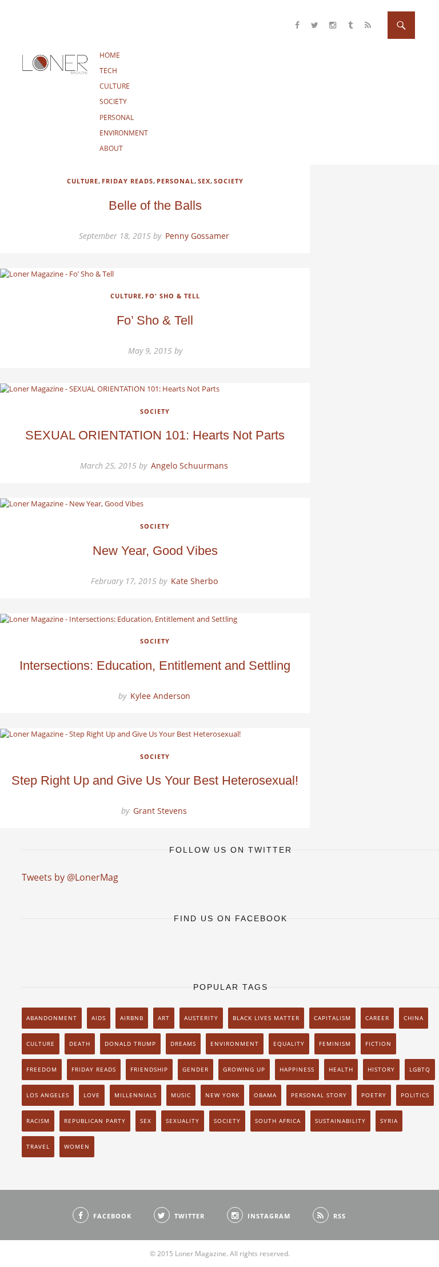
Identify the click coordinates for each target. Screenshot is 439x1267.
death (79, 1044)
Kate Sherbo (194, 580)
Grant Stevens (160, 810)
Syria (389, 1121)
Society (113, 101)
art (164, 1018)
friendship (149, 1069)
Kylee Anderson (160, 695)
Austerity (201, 1018)
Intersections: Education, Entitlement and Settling (154, 665)
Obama (265, 1095)
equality (289, 1044)
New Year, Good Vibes (155, 550)
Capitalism (332, 1018)
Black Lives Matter (266, 1018)
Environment (123, 133)
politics (415, 1095)
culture (40, 1044)
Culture (114, 86)
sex (145, 1121)
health (341, 1069)
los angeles (47, 1095)
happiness (297, 1069)
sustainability (340, 1121)
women (77, 1146)
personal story (319, 1095)
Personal (116, 117)
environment (234, 1044)
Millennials (135, 1095)
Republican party (95, 1121)
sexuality (182, 1121)
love (91, 1095)
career (377, 1018)
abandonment (51, 1018)
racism (38, 1121)
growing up (244, 1069)
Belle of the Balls (155, 205)
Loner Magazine (55, 64)
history (381, 1069)
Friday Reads (127, 181)
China (414, 1018)
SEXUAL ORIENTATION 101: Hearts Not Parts (155, 435)
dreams (183, 1044)
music (181, 1095)
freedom (41, 1069)
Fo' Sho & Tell (172, 295)
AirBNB (131, 1018)
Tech (108, 70)
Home (109, 55)
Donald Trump (130, 1044)
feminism (335, 1044)
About (111, 148)
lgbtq (419, 1069)
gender (195, 1069)
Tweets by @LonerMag (70, 877)
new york (222, 1095)
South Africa (278, 1121)
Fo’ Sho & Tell (155, 320)
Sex (204, 181)
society (227, 1121)
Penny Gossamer (197, 235)
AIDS (98, 1018)
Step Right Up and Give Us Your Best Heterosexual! (154, 780)
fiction (378, 1044)
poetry (373, 1095)
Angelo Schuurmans (189, 465)
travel (38, 1146)
